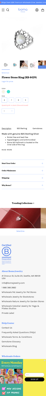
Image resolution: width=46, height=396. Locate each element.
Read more (7, 150)
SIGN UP (34, 379)
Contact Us (7, 328)
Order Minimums (9, 170)
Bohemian (5, 73)
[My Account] (37, 10)
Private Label (8, 313)
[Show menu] (3, 10)
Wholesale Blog (9, 346)
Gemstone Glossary (11, 341)
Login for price (7, 81)
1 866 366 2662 (9, 287)
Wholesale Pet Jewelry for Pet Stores (19, 292)
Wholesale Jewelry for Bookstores (18, 297)
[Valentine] (20, 218)
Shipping (5, 178)
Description (6, 128)
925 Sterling (22, 128)
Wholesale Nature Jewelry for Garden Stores (23, 301)
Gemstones (37, 128)
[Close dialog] (44, 360)
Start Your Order (8, 163)
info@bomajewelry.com (13, 283)
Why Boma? (6, 185)
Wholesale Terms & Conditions (17, 337)
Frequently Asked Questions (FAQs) (19, 332)
